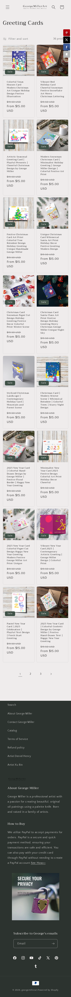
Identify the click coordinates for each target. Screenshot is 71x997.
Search (12, 704)
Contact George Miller (21, 722)
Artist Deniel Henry (19, 756)
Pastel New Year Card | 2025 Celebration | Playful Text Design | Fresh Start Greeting (18, 631)
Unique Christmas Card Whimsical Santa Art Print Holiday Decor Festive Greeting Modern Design (51, 242)
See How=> (38, 862)
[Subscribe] (53, 943)
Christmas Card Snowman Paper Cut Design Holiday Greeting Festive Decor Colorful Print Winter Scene (18, 320)
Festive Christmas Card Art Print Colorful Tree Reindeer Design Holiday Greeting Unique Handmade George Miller (17, 243)
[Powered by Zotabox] (66, 54)
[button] (7, 7)
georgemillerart (29, 990)
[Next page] (51, 674)
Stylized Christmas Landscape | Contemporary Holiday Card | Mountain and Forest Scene (18, 400)
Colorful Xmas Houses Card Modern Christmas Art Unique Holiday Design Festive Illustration (18, 89)
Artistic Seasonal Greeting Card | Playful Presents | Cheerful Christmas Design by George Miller (18, 164)
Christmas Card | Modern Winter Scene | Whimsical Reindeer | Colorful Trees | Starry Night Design (52, 400)
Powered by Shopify (48, 990)
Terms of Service (18, 739)
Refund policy (16, 747)
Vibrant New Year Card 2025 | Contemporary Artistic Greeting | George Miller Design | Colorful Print (51, 554)
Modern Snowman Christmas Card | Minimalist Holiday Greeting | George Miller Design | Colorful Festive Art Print (52, 165)
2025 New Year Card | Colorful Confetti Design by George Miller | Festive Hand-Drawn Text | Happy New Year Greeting (52, 632)
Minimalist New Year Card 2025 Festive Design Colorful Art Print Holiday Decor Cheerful (51, 475)
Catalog (12, 730)
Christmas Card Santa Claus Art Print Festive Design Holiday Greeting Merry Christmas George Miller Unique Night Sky (52, 323)
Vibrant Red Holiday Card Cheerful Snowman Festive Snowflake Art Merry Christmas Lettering (52, 89)
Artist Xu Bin (15, 764)
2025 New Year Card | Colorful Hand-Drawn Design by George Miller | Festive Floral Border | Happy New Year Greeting (18, 477)
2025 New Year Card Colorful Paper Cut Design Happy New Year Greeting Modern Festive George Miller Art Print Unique (18, 554)
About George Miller (20, 713)
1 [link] (20, 674)
